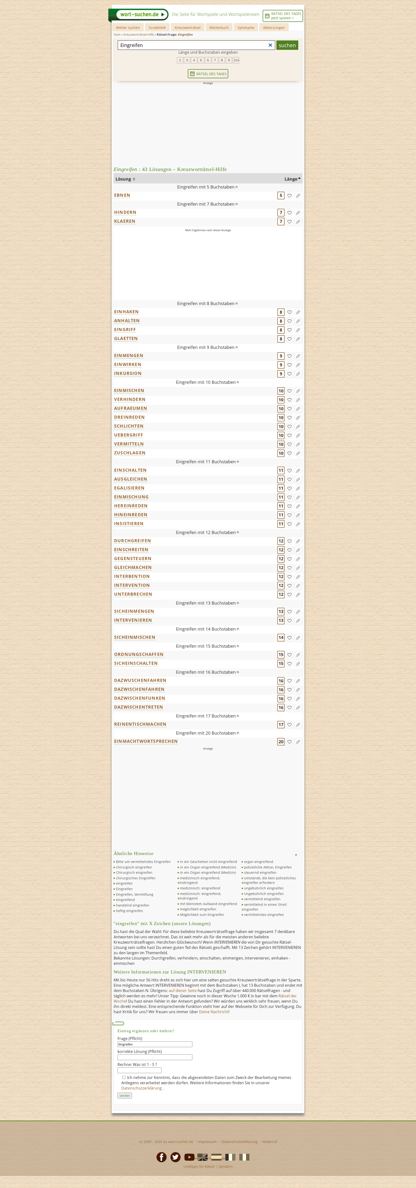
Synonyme (246, 27)
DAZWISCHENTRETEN (138, 707)
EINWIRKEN (128, 364)
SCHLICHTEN (129, 426)
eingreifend (125, 899)
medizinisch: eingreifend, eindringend (199, 896)
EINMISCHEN (129, 390)
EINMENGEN (128, 355)
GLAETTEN (126, 338)
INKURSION (128, 373)
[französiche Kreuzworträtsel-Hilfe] (228, 1157)
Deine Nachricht (213, 1011)
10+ (236, 60)
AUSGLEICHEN (130, 479)
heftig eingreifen (129, 910)
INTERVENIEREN (133, 620)
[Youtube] (188, 1157)
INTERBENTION (132, 576)
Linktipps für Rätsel (199, 1166)
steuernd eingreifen (260, 872)
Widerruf (270, 1141)
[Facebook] (160, 1157)
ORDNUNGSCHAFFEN (139, 654)
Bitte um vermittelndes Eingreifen (143, 861)
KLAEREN (125, 221)
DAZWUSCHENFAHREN (140, 680)
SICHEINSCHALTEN (136, 663)
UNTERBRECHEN (133, 594)
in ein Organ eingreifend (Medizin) (208, 867)
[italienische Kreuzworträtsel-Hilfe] (242, 1157)
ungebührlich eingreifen (264, 888)
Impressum (207, 1141)
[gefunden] (289, 195)
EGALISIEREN (129, 488)
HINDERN (125, 212)
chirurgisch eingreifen (134, 867)
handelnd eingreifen (132, 905)
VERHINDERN (130, 399)
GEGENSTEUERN (133, 558)
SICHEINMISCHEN (135, 637)
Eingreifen (124, 889)
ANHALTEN (127, 320)
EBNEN (122, 195)
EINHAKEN (126, 311)
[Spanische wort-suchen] (214, 1157)
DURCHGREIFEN (132, 540)
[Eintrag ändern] (298, 195)
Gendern (226, 1166)
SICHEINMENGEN (134, 611)
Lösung (124, 179)
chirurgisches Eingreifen (136, 878)
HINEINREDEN (131, 514)
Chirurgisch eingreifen (134, 872)
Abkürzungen (274, 27)
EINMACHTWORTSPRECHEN (146, 741)
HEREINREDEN (131, 506)
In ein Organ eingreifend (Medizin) (208, 872)
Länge (291, 179)
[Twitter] (174, 1157)
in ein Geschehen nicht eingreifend (208, 861)
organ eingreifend (258, 861)
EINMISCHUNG (131, 497)
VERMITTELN (129, 444)
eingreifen (124, 883)
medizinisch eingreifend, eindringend (199, 880)
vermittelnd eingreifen (262, 899)
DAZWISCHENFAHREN (139, 689)
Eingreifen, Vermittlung (134, 894)
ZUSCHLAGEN (130, 453)
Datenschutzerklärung (142, 1088)
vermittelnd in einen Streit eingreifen (264, 907)
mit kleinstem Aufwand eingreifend (208, 903)
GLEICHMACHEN (133, 567)
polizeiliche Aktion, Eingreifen (268, 867)
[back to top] (236, 185)
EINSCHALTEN (130, 470)
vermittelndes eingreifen (264, 914)
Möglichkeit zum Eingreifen (202, 914)
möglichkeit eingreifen (198, 909)
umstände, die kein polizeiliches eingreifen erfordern (269, 880)
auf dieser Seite (183, 990)
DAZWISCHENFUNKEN (139, 698)
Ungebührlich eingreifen (264, 893)
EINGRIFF (125, 329)
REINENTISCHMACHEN (140, 724)
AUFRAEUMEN (130, 408)
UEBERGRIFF (128, 435)
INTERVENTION (132, 585)
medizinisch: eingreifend (200, 888)
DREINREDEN (129, 417)
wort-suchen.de (180, 1141)
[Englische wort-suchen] (201, 1157)
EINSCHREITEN (131, 549)
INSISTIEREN (129, 523)
